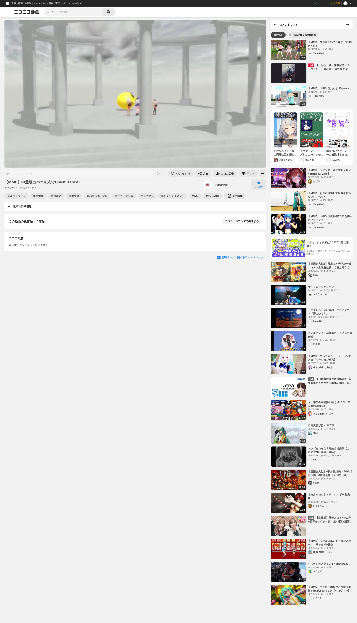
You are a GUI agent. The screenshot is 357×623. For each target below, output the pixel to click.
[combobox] (73, 12)
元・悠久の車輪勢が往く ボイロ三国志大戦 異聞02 (329, 403)
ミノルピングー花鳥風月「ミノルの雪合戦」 (330, 334)
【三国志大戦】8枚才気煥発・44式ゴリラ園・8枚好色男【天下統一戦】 (330, 473)
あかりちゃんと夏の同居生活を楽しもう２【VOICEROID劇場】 (284, 152)
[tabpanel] (312, 322)
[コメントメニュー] (347, 24)
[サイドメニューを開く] (8, 12)
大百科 (50, 3)
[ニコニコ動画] (26, 12)
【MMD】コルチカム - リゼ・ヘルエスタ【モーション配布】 (329, 357)
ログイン (315, 3)
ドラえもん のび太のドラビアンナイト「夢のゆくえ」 (330, 311)
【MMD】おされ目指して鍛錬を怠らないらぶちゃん (329, 194)
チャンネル (39, 3)
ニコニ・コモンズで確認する (242, 221)
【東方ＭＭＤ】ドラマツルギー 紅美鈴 (329, 496)
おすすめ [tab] (278, 35)
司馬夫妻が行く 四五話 (321, 425)
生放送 (28, 3)
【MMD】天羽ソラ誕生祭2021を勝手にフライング (330, 217)
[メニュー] (262, 173)
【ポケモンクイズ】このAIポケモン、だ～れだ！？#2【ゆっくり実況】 (310, 152)
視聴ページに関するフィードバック (242, 355)
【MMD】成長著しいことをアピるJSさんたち (330, 43)
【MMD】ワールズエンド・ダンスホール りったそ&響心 (329, 542)
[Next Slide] (259, 244)
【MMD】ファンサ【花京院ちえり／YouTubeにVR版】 (329, 171)
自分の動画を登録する (30, 284)
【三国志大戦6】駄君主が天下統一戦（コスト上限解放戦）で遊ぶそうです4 (330, 265)
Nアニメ (66, 3)
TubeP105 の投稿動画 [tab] (304, 35)
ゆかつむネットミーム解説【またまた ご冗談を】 (336, 152)
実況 (57, 3)
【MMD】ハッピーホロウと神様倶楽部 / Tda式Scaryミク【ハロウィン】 (329, 588)
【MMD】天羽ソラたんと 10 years (328, 88)
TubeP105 (221, 184)
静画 (20, 3)
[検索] (109, 12)
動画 (14, 3)
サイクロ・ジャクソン (321, 286)
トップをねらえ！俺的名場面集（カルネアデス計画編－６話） (330, 450)
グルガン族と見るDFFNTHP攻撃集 (328, 563)
